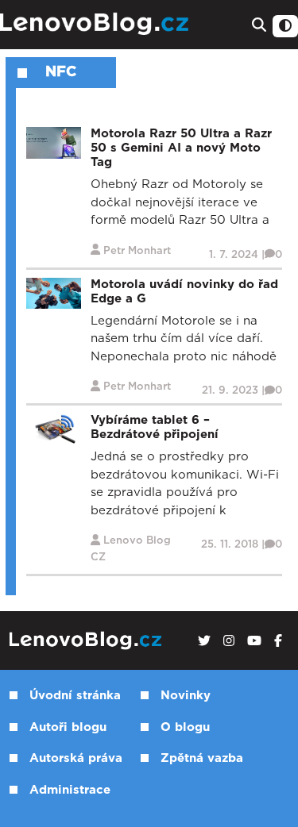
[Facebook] (278, 641)
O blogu (185, 727)
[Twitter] (204, 641)
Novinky (186, 696)
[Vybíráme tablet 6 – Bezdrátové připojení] (53, 429)
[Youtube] (254, 641)
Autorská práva (75, 758)
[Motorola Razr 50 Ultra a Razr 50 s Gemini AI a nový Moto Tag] (53, 142)
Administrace (69, 790)
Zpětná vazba (202, 758)
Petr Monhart (137, 251)
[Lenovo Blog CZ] (96, 24)
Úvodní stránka (75, 696)
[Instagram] (228, 641)
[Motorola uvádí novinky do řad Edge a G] (53, 292)
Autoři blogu (67, 727)
